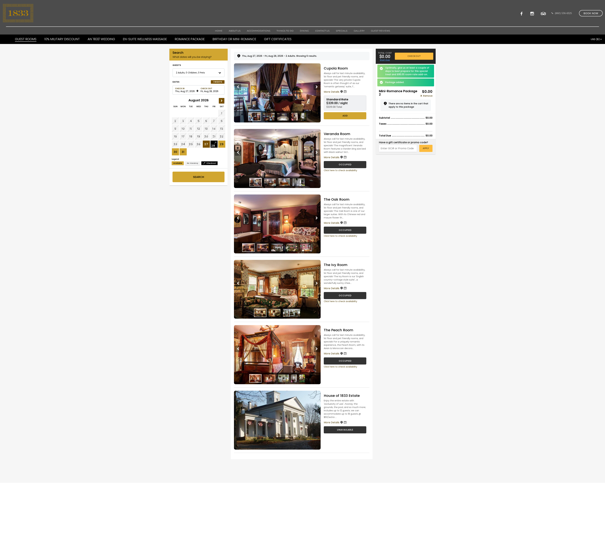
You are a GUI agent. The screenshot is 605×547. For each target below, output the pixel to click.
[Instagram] (533, 13)
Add (345, 115)
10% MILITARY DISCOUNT (62, 39)
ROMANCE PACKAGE (190, 39)
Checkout (414, 56)
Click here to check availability (340, 170)
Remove (427, 95)
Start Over (385, 60)
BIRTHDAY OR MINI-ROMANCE (234, 39)
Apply (426, 148)
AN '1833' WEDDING (101, 39)
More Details (332, 92)
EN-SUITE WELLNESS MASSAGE (145, 39)
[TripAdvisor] (543, 13)
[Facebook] (522, 13)
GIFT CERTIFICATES (277, 39)
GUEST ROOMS (25, 39)
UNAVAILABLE (345, 429)
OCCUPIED (345, 164)
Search (198, 177)
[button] (199, 72)
